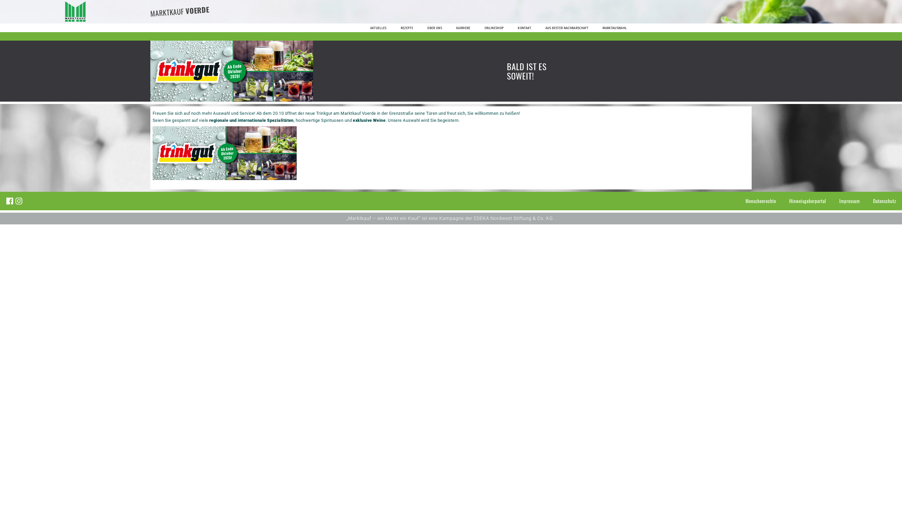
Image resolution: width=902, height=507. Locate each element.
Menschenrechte (761, 200)
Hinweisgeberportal (807, 200)
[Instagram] (19, 201)
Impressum (849, 200)
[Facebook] (10, 201)
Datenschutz (884, 200)
